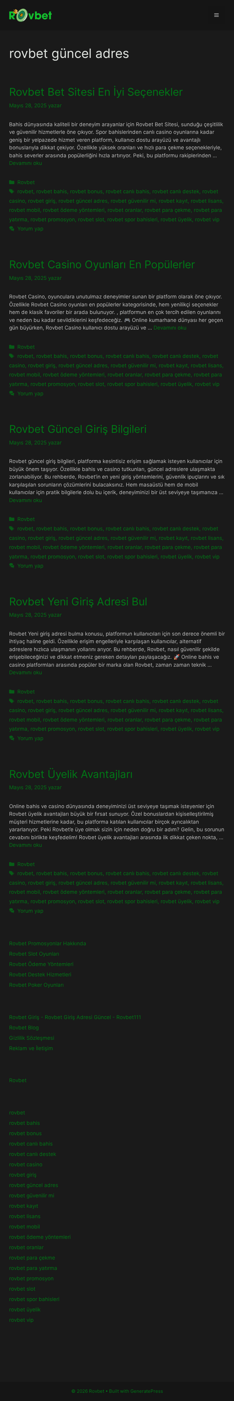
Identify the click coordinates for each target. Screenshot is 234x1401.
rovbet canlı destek (175, 191)
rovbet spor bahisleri (132, 219)
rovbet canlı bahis (127, 191)
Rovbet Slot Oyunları (34, 954)
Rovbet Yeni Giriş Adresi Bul (78, 601)
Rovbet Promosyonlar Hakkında (47, 943)
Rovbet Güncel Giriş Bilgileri (78, 428)
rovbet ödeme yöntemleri (74, 210)
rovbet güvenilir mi (133, 201)
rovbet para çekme (168, 210)
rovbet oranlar (125, 210)
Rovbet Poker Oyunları (36, 985)
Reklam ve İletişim (31, 1048)
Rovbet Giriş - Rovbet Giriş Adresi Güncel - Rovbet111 (75, 1017)
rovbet (25, 191)
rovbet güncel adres (83, 201)
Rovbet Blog (24, 1028)
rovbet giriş (41, 201)
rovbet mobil (24, 210)
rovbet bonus (86, 191)
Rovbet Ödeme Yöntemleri (41, 964)
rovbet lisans (206, 201)
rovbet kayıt (173, 201)
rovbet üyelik (176, 219)
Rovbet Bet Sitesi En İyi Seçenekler (96, 91)
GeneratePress (146, 1391)
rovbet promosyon (52, 219)
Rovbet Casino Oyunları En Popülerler (102, 264)
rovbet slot (91, 219)
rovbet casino (25, 1164)
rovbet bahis (51, 191)
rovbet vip (207, 219)
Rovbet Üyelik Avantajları (71, 774)
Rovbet (26, 182)
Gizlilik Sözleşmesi (31, 1038)
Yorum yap (30, 229)
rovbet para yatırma (33, 1268)
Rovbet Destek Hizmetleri (40, 974)
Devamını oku (25, 163)
